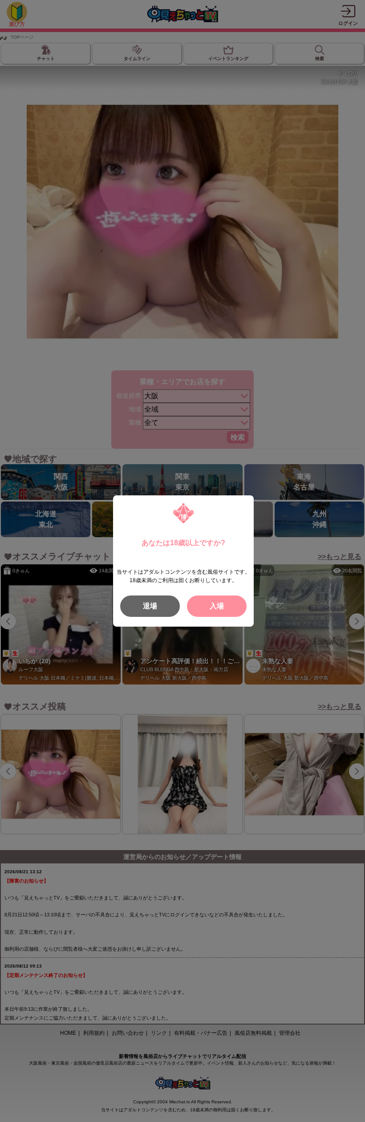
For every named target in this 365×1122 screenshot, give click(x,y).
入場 (217, 606)
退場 (150, 606)
